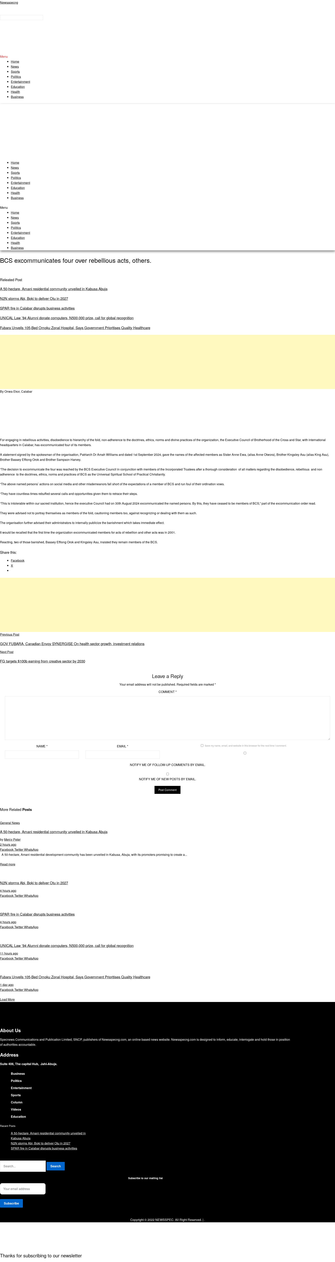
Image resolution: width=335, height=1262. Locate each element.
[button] (167, 56)
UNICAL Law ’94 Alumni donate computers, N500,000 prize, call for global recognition (67, 317)
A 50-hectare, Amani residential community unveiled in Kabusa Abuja (53, 288)
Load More (7, 999)
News (15, 66)
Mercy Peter (12, 839)
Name (41, 746)
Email (122, 746)
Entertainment (20, 81)
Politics (16, 76)
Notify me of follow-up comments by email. (167, 764)
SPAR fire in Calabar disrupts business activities (37, 308)
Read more (7, 864)
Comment (168, 691)
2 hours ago (8, 844)
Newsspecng (9, 2)
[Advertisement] (167, 131)
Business (17, 96)
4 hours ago (8, 890)
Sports (15, 71)
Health (15, 91)
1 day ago (7, 984)
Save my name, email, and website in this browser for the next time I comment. (246, 745)
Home (15, 61)
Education (18, 86)
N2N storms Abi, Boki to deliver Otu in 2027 (34, 298)
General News (10, 823)
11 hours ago (9, 953)
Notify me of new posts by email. (167, 779)
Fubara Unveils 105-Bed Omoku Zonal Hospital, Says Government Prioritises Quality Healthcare (75, 327)
